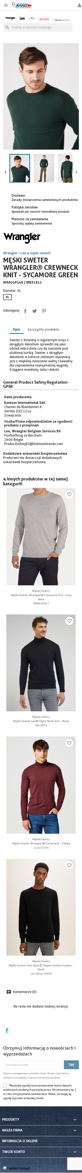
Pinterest (43, 310)
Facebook (7, 1030)
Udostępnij (24, 310)
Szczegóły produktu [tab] (43, 329)
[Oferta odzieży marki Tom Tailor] (31, 18)
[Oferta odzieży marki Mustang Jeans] (44, 19)
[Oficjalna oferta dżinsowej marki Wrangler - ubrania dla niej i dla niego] (10, 18)
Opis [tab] (16, 329)
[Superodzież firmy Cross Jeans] (62, 20)
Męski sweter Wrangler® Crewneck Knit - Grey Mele (41, 595)
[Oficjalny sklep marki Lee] (22, 18)
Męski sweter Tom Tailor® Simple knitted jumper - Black (41, 965)
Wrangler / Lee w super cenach (26, 253)
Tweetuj (33, 310)
